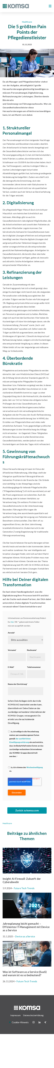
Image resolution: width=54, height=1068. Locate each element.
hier (12, 622)
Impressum (15, 1015)
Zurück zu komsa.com (27, 810)
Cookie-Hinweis (20, 1022)
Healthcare (27, 22)
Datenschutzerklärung (33, 1015)
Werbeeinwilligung (34, 767)
